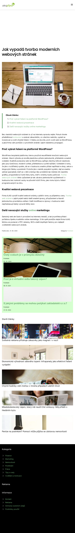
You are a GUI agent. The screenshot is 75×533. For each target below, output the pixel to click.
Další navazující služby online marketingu (27, 126)
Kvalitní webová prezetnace (21, 122)
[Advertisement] (37, 24)
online (32, 210)
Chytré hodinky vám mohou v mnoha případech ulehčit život (31, 386)
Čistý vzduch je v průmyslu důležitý (24, 254)
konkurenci (17, 137)
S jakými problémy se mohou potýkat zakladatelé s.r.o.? (35, 303)
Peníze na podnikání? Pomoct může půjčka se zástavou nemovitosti (34, 431)
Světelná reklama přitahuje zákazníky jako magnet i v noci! (30, 340)
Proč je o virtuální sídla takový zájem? (25, 279)
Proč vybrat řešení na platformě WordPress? (28, 119)
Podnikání (70, 231)
